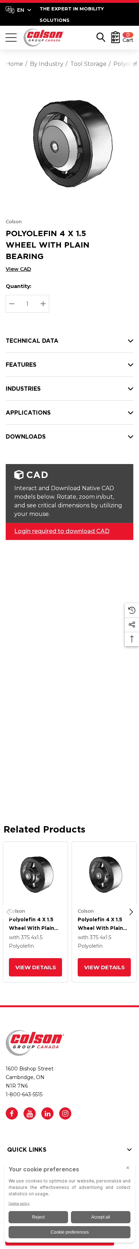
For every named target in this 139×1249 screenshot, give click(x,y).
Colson (14, 221)
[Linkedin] (47, 1113)
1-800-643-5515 (24, 1094)
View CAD (18, 269)
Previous (8, 912)
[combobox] (18, 10)
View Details (35, 967)
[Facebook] (12, 1113)
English (18, 10)
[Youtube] (30, 1113)
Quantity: (18, 286)
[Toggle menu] (11, 37)
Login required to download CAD (61, 531)
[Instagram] (65, 1113)
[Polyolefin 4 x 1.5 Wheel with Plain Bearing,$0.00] (35, 874)
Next (131, 912)
